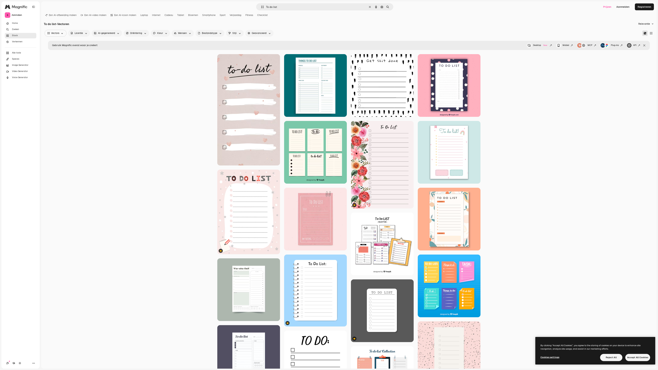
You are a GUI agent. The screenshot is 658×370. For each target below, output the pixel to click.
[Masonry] (645, 33)
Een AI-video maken (95, 15)
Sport (223, 15)
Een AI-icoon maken (125, 15)
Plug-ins (615, 45)
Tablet (180, 15)
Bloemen (193, 15)
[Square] (651, 33)
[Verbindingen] (7, 363)
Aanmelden (622, 6)
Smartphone (209, 15)
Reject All (611, 357)
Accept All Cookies (637, 357)
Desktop (540, 45)
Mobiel (566, 45)
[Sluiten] (644, 45)
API (634, 45)
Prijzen (607, 6)
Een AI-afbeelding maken (63, 15)
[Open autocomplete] (261, 7)
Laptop (144, 15)
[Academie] (13, 363)
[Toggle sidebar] (33, 7)
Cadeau (168, 15)
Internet (156, 15)
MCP (590, 45)
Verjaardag (235, 15)
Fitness (249, 15)
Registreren (644, 6)
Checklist (262, 15)
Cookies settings (549, 357)
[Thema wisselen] (20, 363)
